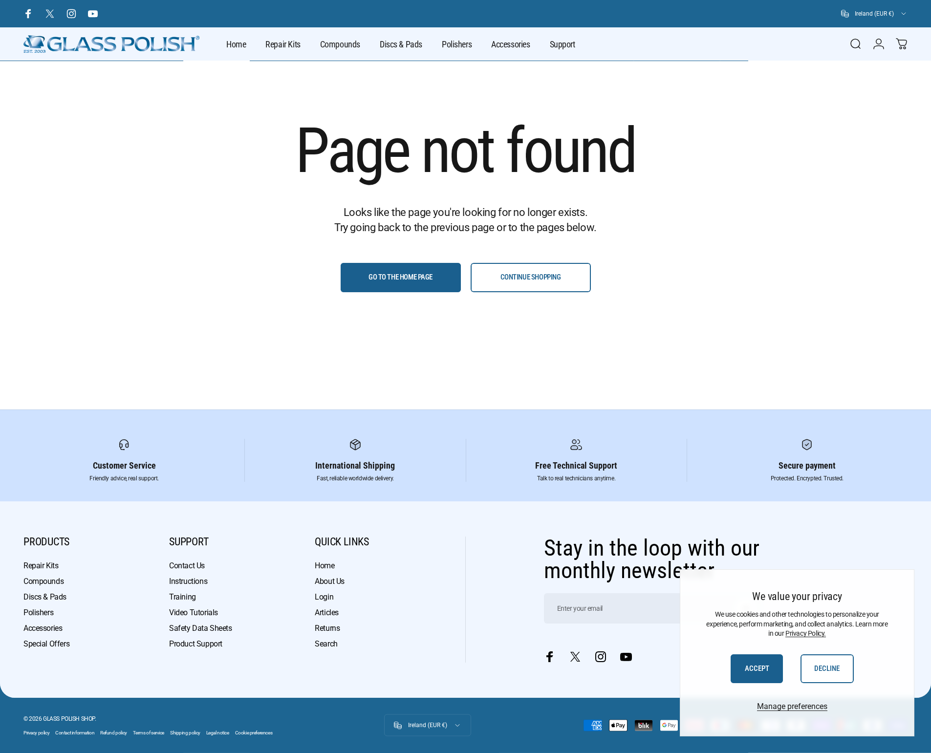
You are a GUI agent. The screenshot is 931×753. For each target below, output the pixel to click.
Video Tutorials (193, 612)
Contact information (74, 732)
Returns (327, 628)
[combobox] (874, 13)
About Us (330, 581)
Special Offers (46, 643)
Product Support (195, 643)
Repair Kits (40, 565)
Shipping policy (185, 732)
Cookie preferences (253, 732)
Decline (827, 668)
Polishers (38, 612)
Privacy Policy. (805, 633)
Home (324, 565)
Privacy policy (36, 732)
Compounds (43, 581)
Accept (757, 668)
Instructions (188, 581)
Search (326, 643)
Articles (327, 612)
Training (182, 597)
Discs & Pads (44, 597)
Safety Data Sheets (200, 628)
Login (324, 597)
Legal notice (217, 732)
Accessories (42, 628)
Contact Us (187, 565)
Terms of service (148, 732)
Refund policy (113, 732)
